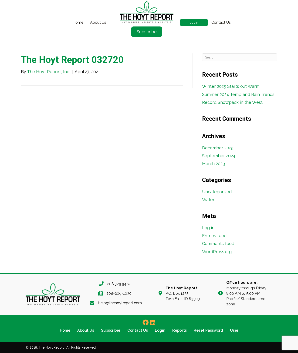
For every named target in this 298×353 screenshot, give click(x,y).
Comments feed (218, 243)
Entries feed (214, 235)
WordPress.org (217, 251)
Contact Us (221, 22)
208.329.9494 (119, 284)
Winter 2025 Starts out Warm (231, 86)
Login (194, 22)
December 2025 (218, 147)
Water (208, 199)
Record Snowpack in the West (232, 102)
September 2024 (218, 155)
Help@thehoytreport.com (120, 303)
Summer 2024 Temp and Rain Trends (238, 94)
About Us (98, 22)
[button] (145, 322)
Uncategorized (217, 191)
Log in (208, 227)
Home (78, 22)
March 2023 (213, 163)
